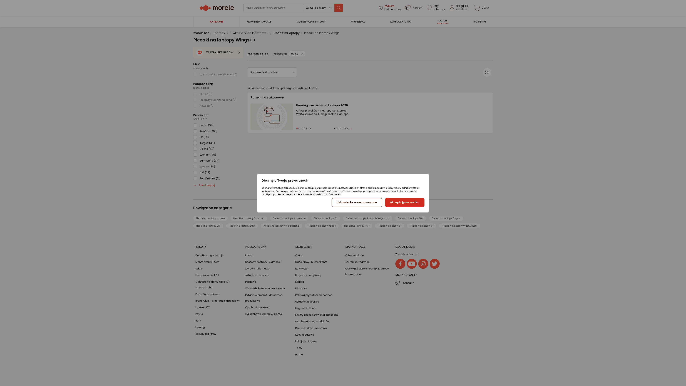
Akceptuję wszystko (404, 202)
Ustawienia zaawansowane (357, 202)
